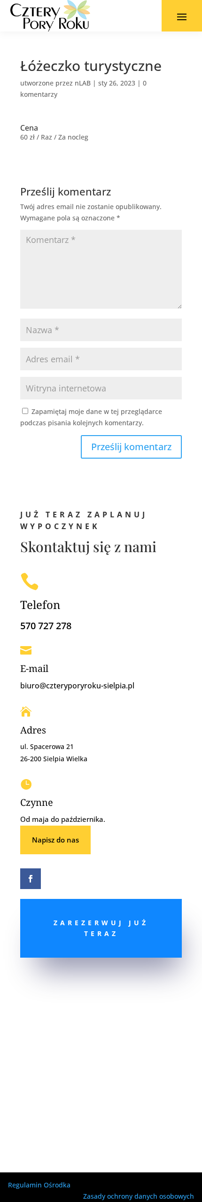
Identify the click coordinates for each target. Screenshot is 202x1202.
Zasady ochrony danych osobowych (138, 1196)
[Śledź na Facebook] (30, 878)
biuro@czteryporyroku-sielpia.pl (77, 685)
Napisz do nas (55, 839)
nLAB (83, 82)
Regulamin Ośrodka (39, 1184)
